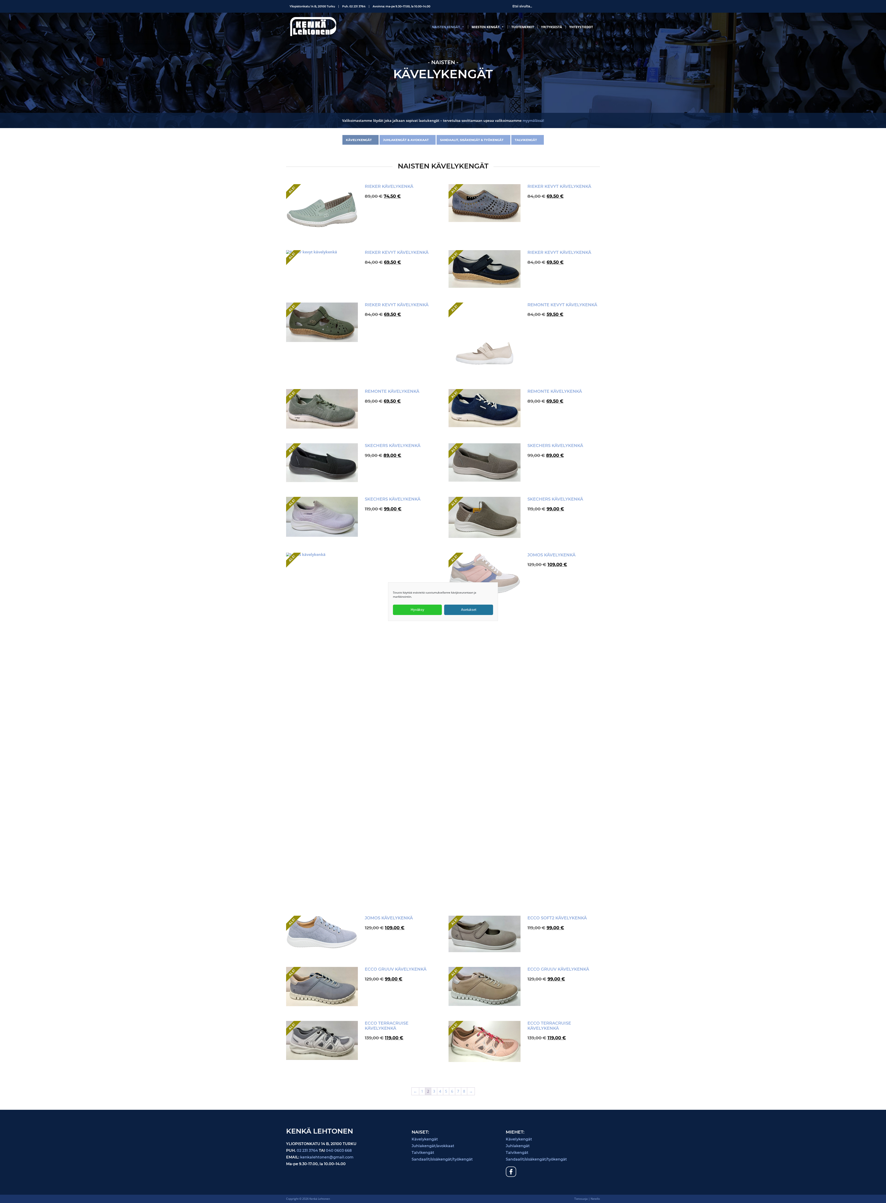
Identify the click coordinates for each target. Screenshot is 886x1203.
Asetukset (468, 610)
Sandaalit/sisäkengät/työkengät (442, 1159)
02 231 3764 (357, 6)
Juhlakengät (518, 1146)
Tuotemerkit (522, 27)
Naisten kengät (446, 27)
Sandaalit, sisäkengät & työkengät (471, 140)
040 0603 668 (339, 1150)
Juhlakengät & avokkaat (406, 140)
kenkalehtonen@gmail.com (326, 1157)
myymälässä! (533, 120)
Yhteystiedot (581, 27)
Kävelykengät (359, 140)
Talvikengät (526, 140)
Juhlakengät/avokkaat (433, 1146)
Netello (595, 1199)
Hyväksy (417, 610)
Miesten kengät (486, 27)
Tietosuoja (581, 1199)
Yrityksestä (551, 27)
